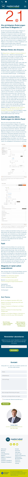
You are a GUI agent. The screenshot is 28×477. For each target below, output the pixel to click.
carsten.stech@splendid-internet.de (14, 426)
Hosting (3, 452)
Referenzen (3, 449)
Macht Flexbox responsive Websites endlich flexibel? (8, 323)
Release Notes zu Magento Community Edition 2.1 (14, 53)
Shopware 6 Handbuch (6, 462)
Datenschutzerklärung (20, 455)
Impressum (17, 461)
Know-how (17, 450)
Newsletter (17, 460)
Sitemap (17, 463)
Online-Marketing (5, 454)
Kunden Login (18, 454)
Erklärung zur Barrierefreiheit (18, 458)
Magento (3, 455)
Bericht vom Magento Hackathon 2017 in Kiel (11, 300)
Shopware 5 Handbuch (6, 460)
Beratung (3, 450)
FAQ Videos (17, 452)
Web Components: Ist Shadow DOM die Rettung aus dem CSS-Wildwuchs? (20, 324)
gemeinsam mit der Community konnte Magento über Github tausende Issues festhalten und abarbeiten (13, 109)
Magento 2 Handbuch (6, 457)
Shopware (3, 459)
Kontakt (17, 449)
